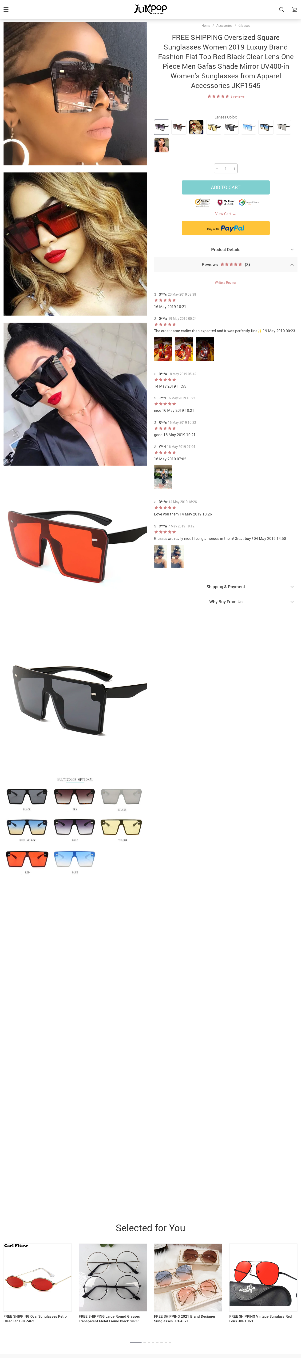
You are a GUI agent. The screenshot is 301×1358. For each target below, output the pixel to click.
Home (206, 25)
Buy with (213, 229)
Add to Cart (226, 187)
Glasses (244, 25)
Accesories (224, 25)
